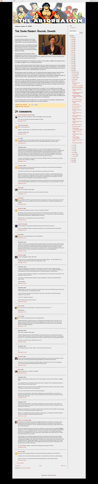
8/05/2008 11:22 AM (22, 283)
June (73, 147)
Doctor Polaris (21, 224)
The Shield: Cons (75, 104)
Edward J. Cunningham (23, 420)
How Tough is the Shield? (77, 85)
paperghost (20, 165)
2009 (72, 68)
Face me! (74, 81)
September (74, 77)
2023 (72, 43)
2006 (72, 160)
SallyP (19, 198)
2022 (72, 45)
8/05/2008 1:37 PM (22, 312)
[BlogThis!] (33, 104)
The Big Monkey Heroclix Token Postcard (77, 93)
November (74, 74)
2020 (72, 48)
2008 (72, 70)
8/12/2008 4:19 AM (22, 447)
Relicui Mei (73, 27)
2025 (72, 39)
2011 (72, 65)
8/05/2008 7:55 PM (22, 341)
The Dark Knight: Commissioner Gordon (77, 129)
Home (40, 465)
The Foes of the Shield (77, 99)
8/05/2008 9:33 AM (22, 237)
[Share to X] (34, 104)
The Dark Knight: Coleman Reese (76, 137)
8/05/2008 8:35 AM (22, 204)
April (73, 150)
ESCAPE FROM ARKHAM (77, 87)
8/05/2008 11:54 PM (22, 352)
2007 (72, 158)
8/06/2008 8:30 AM (22, 365)
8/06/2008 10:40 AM (22, 373)
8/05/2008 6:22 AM (22, 183)
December (74, 72)
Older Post (63, 465)
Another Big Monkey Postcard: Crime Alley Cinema (77, 96)
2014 (72, 59)
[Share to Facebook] (35, 104)
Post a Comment (20, 463)
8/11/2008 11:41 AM (22, 416)
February (74, 154)
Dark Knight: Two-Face (77, 124)
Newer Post (17, 465)
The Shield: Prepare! (76, 126)
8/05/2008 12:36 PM (22, 301)
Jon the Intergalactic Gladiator (25, 114)
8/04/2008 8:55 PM (22, 143)
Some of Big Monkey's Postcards (76, 116)
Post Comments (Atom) (26, 467)
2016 (72, 56)
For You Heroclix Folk (76, 106)
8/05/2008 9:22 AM (22, 230)
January (74, 156)
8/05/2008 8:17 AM (22, 193)
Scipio (19, 187)
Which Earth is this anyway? (76, 83)
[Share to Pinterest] (37, 104)
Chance (19, 305)
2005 (72, 162)
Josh (19, 138)
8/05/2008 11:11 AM (22, 262)
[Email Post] (29, 104)
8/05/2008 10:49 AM (22, 250)
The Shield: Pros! (75, 107)
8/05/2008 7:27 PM (22, 326)
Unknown (20, 451)
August (73, 79)
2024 (72, 41)
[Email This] (32, 104)
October (74, 75)
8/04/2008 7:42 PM (22, 134)
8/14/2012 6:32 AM (22, 460)
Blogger (54, 475)
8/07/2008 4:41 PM (22, 397)
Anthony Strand (21, 125)
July (73, 145)
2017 (72, 54)
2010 (72, 66)
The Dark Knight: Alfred (77, 142)
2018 (72, 52)
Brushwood (20, 255)
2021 (72, 46)
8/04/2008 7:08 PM (22, 121)
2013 (72, 61)
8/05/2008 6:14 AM (22, 161)
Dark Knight (21, 106)
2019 (72, 50)
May (73, 148)
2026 (72, 37)
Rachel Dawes (26, 106)
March (73, 152)
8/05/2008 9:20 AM (22, 219)
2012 (72, 63)
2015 (72, 57)
